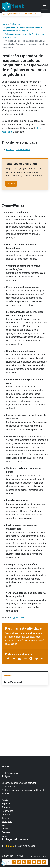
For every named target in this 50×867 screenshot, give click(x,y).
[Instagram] (29, 862)
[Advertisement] (25, 715)
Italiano (5, 818)
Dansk (5, 836)
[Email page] (42, 658)
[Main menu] (44, 7)
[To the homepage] (13, 6)
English (5, 800)
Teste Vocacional (13, 682)
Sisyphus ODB (17, 617)
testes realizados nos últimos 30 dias (22, 14)
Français (6, 807)
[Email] (39, 862)
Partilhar (8, 862)
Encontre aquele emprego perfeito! (19, 783)
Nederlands (7, 811)
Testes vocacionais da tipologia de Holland (23, 790)
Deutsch (6, 814)
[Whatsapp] (36, 658)
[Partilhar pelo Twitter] (19, 862)
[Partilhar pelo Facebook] (14, 862)
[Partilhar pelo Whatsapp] (44, 862)
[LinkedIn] (19, 658)
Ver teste (11, 183)
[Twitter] (14, 658)
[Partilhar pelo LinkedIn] (24, 862)
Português (7, 821)
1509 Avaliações (26, 846)
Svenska (6, 832)
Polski (5, 829)
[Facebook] (8, 658)
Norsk (5, 825)
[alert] (3, 863)
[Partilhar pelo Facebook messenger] (34, 862)
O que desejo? (9, 786)
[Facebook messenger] (31, 658)
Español (6, 803)
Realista (10, 149)
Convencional (23, 149)
